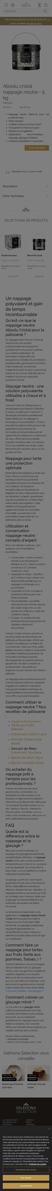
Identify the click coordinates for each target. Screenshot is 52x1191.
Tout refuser (26, 1178)
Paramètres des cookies (26, 1170)
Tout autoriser (26, 1186)
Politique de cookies (37, 1164)
